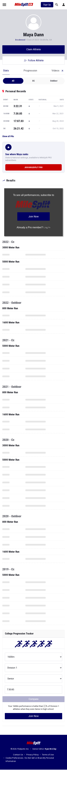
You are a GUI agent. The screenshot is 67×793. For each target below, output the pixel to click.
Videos (57, 70)
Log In (46, 227)
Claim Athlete (33, 49)
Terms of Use (48, 755)
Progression (30, 70)
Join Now (33, 716)
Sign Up (47, 4)
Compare (33, 699)
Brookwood (20, 40)
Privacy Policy (32, 755)
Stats (6, 70)
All (13, 81)
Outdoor (53, 81)
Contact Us (18, 755)
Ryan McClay (50, 749)
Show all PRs (8, 136)
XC (33, 81)
